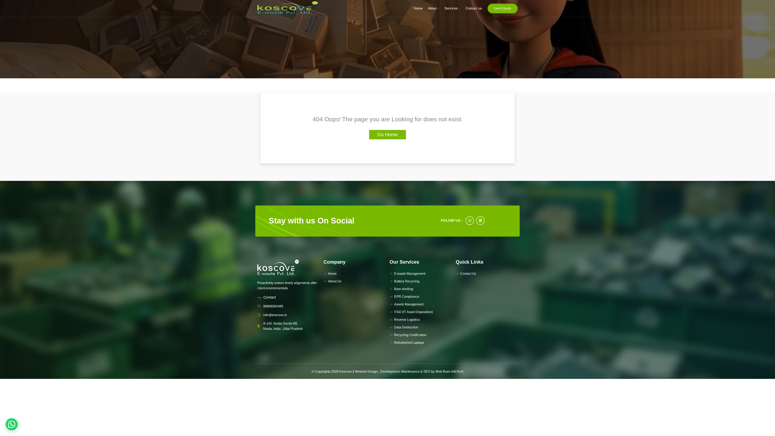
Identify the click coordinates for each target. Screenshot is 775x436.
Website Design (366, 371)
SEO (426, 371)
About (432, 8)
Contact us (474, 8)
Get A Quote (502, 8)
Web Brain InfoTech (449, 371)
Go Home (387, 134)
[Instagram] (470, 220)
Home (418, 8)
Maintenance (410, 371)
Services (451, 8)
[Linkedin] (480, 220)
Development (389, 371)
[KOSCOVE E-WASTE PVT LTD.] (287, 8)
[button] (12, 424)
